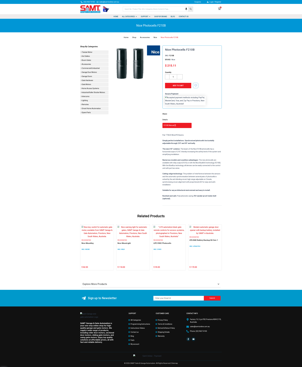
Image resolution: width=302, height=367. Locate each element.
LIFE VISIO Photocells (162, 243)
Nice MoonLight (124, 243)
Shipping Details (164, 332)
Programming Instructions (140, 324)
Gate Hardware (87, 80)
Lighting (85, 100)
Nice (155, 37)
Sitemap (174, 363)
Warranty (161, 336)
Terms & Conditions (165, 324)
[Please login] (196, 85)
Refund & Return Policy (166, 328)
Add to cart (178, 85)
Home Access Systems (90, 88)
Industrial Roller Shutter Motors (93, 92)
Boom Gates (86, 60)
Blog (132, 336)
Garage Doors (87, 76)
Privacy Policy (163, 320)
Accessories (145, 37)
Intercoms (85, 96)
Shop (134, 37)
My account (135, 344)
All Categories (136, 320)
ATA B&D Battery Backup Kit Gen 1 (203, 240)
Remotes (85, 104)
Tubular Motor (87, 52)
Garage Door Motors (89, 72)
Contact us (135, 332)
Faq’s (132, 340)
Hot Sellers (86, 56)
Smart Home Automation (91, 108)
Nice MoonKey (88, 243)
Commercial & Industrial (91, 68)
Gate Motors (86, 84)
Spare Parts (86, 112)
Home (126, 37)
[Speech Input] (186, 9)
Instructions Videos (138, 328)
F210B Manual (169, 125)
